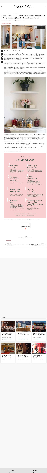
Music (37, 344)
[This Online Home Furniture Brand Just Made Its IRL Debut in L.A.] (23, 326)
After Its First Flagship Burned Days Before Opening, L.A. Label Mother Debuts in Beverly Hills (7, 357)
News (7, 322)
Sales (18, 344)
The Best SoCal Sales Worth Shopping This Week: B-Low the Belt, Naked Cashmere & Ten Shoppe (23, 357)
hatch (10, 240)
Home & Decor (4, 322)
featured (7, 240)
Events (34, 322)
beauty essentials (7, 72)
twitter (36, 470)
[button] (25, 229)
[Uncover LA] (23, 6)
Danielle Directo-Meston (6, 23)
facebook (12, 470)
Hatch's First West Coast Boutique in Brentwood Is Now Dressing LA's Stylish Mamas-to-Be (23, 17)
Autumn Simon (37, 339)
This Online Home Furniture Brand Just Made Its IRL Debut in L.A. (23, 335)
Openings (24, 322)
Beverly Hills (3, 344)
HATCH (26, 57)
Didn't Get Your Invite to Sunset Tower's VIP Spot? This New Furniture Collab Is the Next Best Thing (7, 335)
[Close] (29, 224)
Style (11, 344)
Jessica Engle (32, 138)
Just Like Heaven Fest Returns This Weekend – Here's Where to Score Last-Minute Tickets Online (39, 357)
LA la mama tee (26, 67)
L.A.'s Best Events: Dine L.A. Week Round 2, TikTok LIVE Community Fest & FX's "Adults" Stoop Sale (39, 335)
